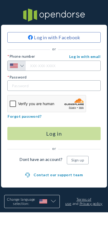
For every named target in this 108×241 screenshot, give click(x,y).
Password (18, 77)
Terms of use (78, 201)
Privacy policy (90, 203)
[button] (85, 56)
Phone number (22, 56)
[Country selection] (17, 66)
